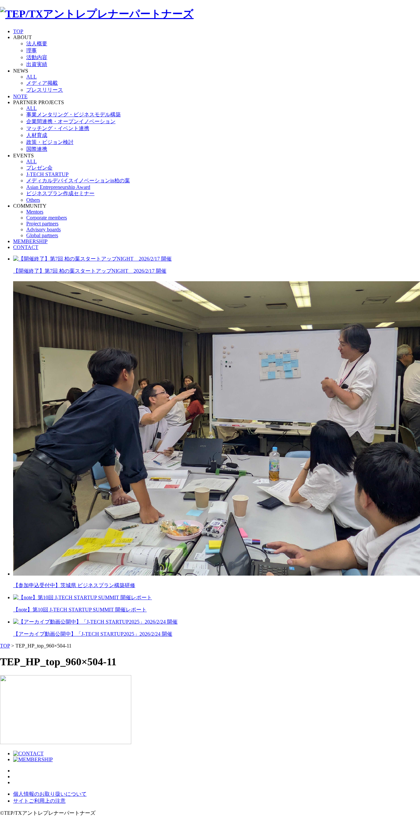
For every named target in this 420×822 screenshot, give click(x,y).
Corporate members (46, 217)
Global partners (42, 235)
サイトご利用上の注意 (39, 801)
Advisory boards (43, 229)
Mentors (34, 212)
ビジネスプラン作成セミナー (60, 193)
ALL (31, 77)
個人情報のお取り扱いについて (50, 794)
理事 (31, 50)
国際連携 (36, 149)
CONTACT (25, 247)
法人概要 (36, 43)
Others (33, 200)
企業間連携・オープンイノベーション (71, 121)
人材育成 (36, 135)
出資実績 (36, 64)
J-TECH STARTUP (47, 174)
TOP (18, 31)
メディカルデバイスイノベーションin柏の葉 (78, 180)
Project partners (42, 223)
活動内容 (36, 57)
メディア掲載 (42, 83)
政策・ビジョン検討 (50, 142)
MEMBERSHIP (30, 241)
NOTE (20, 96)
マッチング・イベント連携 (57, 128)
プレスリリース (44, 90)
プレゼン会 (39, 168)
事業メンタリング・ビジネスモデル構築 (73, 114)
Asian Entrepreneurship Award (58, 187)
